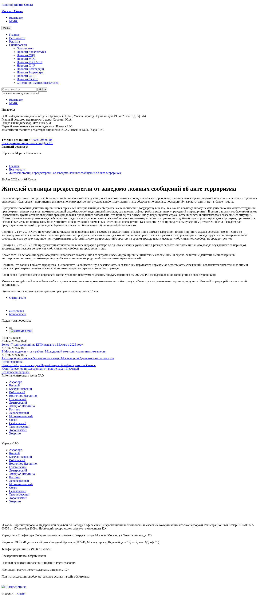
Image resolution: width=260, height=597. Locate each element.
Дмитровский (18, 402)
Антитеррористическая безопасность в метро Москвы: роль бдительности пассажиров (58, 358)
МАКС (13, 21)
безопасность (17, 314)
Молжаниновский (21, 416)
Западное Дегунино (22, 406)
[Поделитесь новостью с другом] (21, 330)
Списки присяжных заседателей (38, 82)
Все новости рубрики (16, 372)
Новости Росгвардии (30, 69)
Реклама (14, 41)
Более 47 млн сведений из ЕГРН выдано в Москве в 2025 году (42, 344)
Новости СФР (26, 65)
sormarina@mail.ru (41, 143)
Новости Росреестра (30, 72)
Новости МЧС (26, 58)
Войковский (17, 392)
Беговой (14, 385)
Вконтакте (16, 17)
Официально (25, 48)
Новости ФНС (26, 75)
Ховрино (15, 433)
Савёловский (17, 423)
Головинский (17, 399)
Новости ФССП (27, 79)
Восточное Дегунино (23, 395)
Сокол (13, 419)
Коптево (14, 409)
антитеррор (16, 310)
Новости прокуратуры (31, 51)
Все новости (17, 38)
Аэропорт (15, 382)
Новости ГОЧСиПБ (29, 62)
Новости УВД (26, 55)
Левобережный (19, 412)
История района (12, 361)
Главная (14, 34)
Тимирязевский (19, 426)
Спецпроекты (18, 45)
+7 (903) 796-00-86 (27, 141)
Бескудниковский (20, 388)
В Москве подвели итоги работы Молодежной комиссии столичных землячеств (54, 351)
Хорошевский (18, 430)
